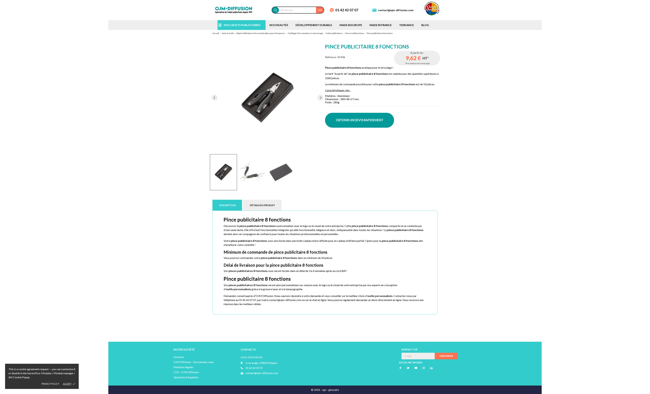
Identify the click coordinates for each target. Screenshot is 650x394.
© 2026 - (316, 389)
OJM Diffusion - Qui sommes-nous (194, 362)
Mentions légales (183, 367)
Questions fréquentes (186, 377)
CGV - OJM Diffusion (186, 372)
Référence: (331, 57)
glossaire (333, 389)
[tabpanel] (267, 97)
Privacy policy (50, 384)
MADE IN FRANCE (381, 25)
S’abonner (446, 355)
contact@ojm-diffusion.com (396, 10)
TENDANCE (406, 25)
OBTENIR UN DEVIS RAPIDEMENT (359, 120)
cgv (324, 389)
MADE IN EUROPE (351, 25)
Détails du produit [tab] (262, 205)
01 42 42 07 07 (346, 10)
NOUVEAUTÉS (278, 25)
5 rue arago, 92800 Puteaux (261, 362)
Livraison (179, 356)
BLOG (425, 25)
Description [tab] (227, 205)
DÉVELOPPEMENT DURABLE (314, 25)
